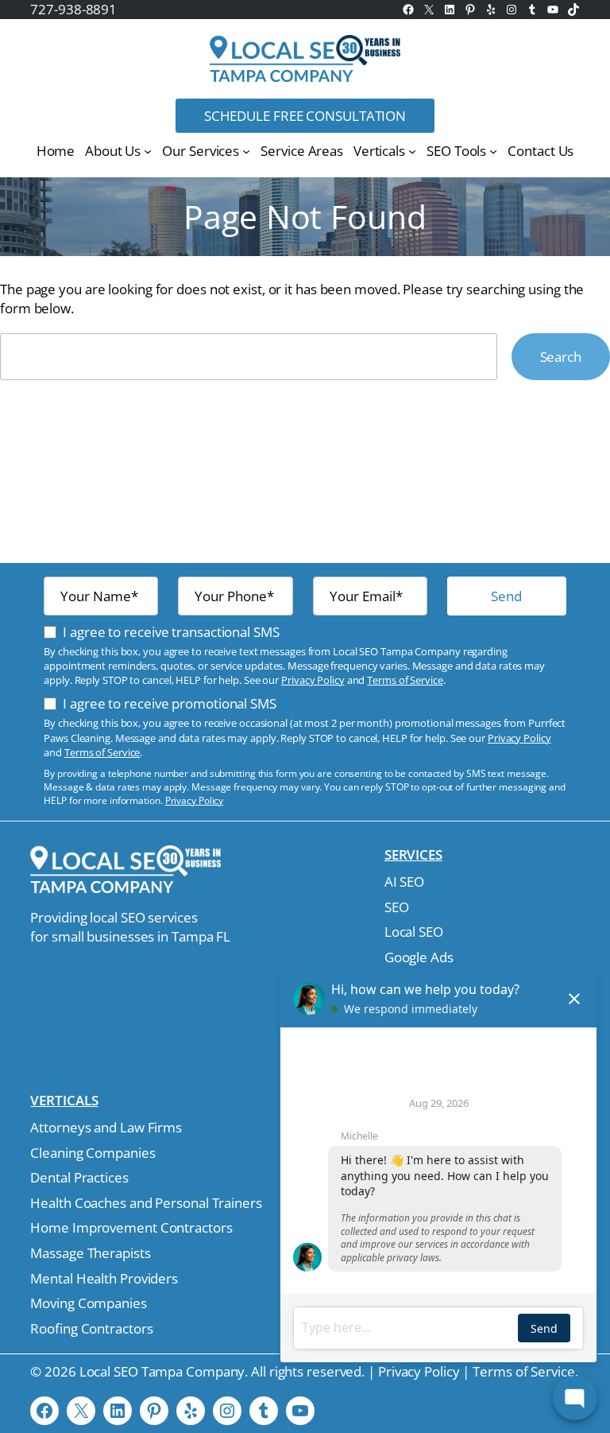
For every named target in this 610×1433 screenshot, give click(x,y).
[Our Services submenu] (246, 151)
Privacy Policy (313, 680)
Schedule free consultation (305, 116)
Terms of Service (404, 680)
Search (560, 357)
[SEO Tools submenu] (493, 151)
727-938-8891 (73, 9)
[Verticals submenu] (412, 151)
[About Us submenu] (148, 151)
